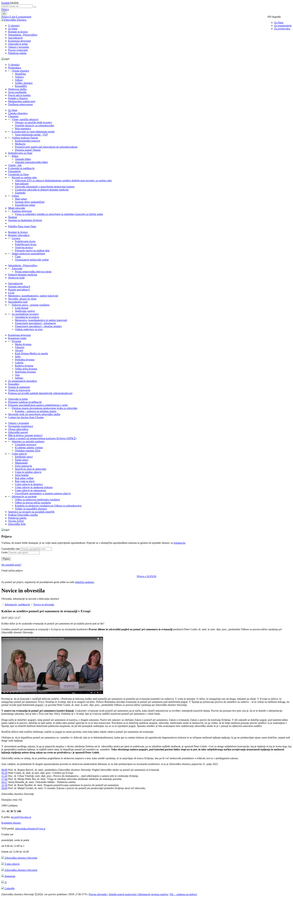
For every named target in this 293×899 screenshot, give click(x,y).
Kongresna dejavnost (19, 40)
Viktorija (19, 347)
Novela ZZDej (16, 520)
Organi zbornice (20, 70)
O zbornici (13, 25)
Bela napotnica (23, 128)
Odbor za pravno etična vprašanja (33, 502)
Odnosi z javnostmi (18, 47)
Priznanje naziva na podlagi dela (32, 250)
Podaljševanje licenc (26, 244)
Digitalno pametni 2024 (27, 450)
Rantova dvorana (24, 365)
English (5, 2)
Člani (18, 256)
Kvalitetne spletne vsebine (29, 447)
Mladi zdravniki (16, 208)
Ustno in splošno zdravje (28, 472)
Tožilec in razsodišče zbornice (31, 508)
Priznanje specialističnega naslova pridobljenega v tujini (38, 405)
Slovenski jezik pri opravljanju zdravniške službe (34, 414)
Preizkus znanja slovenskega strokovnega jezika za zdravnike (44, 408)
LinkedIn (9, 888)
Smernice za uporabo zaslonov (28, 441)
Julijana (19, 377)
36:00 (4, 788)
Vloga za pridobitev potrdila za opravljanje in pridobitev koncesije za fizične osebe (59, 214)
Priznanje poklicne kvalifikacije (25, 402)
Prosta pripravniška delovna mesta (33, 271)
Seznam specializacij (19, 286)
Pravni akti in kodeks (19, 95)
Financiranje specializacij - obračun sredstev (38, 326)
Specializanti (21, 183)
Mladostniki (21, 462)
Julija (18, 356)
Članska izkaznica (17, 113)
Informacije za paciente (24, 496)
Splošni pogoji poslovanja (123, 894)
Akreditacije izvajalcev (27, 317)
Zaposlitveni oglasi (25, 205)
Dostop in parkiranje (19, 387)
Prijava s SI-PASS (146, 576)
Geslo (4, 552)
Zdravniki (17, 268)
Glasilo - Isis (15, 165)
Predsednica (14, 67)
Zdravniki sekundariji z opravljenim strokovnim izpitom (44, 186)
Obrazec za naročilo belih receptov (33, 122)
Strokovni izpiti (16, 277)
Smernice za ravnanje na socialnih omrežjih (31, 511)
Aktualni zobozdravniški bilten (31, 162)
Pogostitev (13, 384)
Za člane (278, 22)
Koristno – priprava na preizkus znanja (35, 411)
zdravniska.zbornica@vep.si (30, 828)
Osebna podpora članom (25, 137)
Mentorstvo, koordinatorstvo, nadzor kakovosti (33, 295)
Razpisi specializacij (19, 289)
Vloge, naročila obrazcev (25, 119)
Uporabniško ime (10, 548)
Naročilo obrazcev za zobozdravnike (34, 125)
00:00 (4, 769)
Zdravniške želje (17, 524)
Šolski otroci (21, 459)
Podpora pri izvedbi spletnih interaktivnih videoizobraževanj (40, 393)
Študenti (12, 217)
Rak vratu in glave (25, 481)
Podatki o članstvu (18, 98)
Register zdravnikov (19, 235)
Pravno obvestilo (98, 894)
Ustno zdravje (19, 453)
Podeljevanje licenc (25, 241)
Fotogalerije (14, 171)
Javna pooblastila (17, 92)
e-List (11, 292)
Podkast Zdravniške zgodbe (23, 514)
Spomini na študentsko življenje (25, 220)
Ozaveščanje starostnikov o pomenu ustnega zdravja (43, 493)
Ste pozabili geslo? (11, 564)
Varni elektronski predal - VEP (31, 134)
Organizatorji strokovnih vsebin (32, 259)
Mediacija (20, 143)
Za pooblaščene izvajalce (25, 314)
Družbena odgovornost (20, 104)
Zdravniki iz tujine (18, 43)
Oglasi (15, 195)
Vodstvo (19, 76)
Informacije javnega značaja (153, 894)
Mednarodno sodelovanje (21, 101)
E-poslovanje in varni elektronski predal (33, 131)
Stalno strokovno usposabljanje (28, 253)
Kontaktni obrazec (11, 822)
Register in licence (18, 31)
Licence (16, 238)
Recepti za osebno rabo (24, 177)
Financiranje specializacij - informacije (35, 323)
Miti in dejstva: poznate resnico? (25, 435)
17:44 (4, 779)
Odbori (19, 79)
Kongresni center (17, 338)
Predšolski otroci (24, 456)
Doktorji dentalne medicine (22, 274)
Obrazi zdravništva (18, 429)
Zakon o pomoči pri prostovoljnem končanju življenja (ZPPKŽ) (42, 438)
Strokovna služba (17, 89)
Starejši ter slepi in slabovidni (30, 469)
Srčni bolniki (22, 475)
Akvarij (19, 350)
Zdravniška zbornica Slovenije (20, 857)
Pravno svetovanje (18, 50)
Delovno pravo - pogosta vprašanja (30, 304)
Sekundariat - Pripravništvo (22, 34)
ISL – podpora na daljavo (183, 894)
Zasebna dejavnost (22, 211)
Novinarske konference (20, 426)
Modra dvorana (23, 344)
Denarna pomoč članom (28, 149)
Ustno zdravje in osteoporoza (30, 490)
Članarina (13, 116)
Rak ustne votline (24, 478)
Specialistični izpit (17, 301)
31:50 (4, 785)
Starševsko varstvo (25, 311)
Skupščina (20, 73)
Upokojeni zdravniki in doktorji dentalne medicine (42, 189)
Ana (17, 374)
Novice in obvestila (43, 604)
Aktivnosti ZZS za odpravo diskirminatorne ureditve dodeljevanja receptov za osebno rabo (63, 180)
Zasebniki (20, 192)
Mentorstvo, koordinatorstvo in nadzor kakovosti (41, 320)
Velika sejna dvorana (26, 368)
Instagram (9, 876)
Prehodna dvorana (24, 359)
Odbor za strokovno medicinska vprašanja (37, 499)
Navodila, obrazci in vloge (22, 298)
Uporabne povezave (25, 444)
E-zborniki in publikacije (21, 168)
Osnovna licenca (24, 247)
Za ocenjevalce (282, 28)
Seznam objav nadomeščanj (30, 201)
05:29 (4, 772)
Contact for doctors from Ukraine (26, 417)
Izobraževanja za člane (20, 153)
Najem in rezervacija (19, 390)
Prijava (5, 9)
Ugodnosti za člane (18, 174)
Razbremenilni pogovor (27, 140)
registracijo (179, 542)
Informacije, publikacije (17, 604)
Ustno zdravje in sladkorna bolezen (34, 487)
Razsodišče (21, 86)
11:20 (4, 775)
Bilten (15, 156)
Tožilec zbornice (24, 83)
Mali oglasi (21, 198)
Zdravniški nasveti (18, 432)
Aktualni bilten (23, 159)
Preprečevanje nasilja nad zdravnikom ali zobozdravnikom (46, 146)
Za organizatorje (283, 25)
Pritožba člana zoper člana (22, 226)
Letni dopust (21, 307)
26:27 (4, 782)
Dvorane (16, 341)
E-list (12, 16)
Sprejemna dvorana (25, 371)
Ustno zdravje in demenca (29, 484)
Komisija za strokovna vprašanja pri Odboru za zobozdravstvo (48, 505)
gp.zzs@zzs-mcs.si (21, 817)
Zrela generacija (23, 465)
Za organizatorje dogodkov (22, 381)
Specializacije (15, 37)
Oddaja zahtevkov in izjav (29, 329)
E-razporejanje (23, 16)
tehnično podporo (84, 582)
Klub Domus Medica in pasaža (31, 353)
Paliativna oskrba (17, 53)
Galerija (19, 362)
